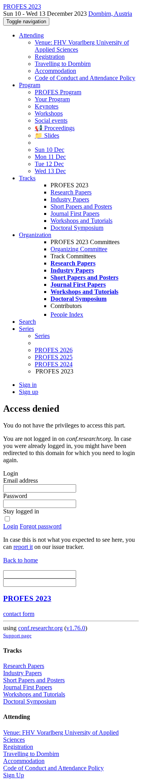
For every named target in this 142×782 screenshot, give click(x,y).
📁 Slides (47, 135)
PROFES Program (58, 92)
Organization (35, 234)
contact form (18, 613)
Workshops (49, 113)
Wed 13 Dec (50, 171)
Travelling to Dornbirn (63, 63)
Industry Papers (69, 199)
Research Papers (71, 192)
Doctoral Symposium (76, 227)
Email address (20, 480)
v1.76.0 (75, 628)
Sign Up (13, 775)
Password (15, 496)
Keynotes (46, 106)
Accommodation (55, 70)
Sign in (28, 384)
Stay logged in (21, 511)
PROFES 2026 (54, 350)
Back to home (20, 560)
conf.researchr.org (40, 628)
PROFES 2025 (54, 357)
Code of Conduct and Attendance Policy (85, 78)
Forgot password (41, 526)
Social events (51, 120)
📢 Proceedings (55, 128)
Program (29, 85)
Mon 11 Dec (50, 156)
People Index (66, 314)
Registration (50, 56)
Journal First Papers (74, 213)
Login (10, 526)
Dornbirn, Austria (110, 13)
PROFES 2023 (27, 598)
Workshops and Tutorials (81, 220)
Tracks (27, 178)
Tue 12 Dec (49, 164)
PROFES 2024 (54, 364)
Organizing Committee (78, 249)
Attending (31, 35)
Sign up (28, 391)
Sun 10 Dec (49, 149)
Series (42, 335)
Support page (17, 635)
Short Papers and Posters (81, 206)
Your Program (52, 99)
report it (23, 546)
